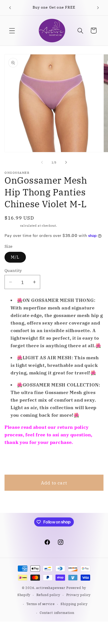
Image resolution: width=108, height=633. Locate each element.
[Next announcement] (97, 7)
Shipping (12, 225)
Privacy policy (78, 594)
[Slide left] (41, 162)
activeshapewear (50, 587)
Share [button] (18, 460)
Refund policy (48, 594)
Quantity (13, 270)
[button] (12, 30)
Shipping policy (74, 604)
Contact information (57, 612)
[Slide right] (66, 162)
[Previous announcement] (10, 7)
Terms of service (40, 604)
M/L (15, 257)
